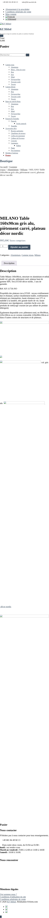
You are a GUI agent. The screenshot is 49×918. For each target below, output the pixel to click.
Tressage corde (16, 82)
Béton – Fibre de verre (18, 70)
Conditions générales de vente (18, 12)
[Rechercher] (27, 54)
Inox (12, 75)
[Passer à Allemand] (27, 19)
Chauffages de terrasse (18, 133)
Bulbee (18, 146)
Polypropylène (15, 79)
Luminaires (14, 143)
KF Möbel (5, 29)
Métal (13, 77)
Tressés (13, 84)
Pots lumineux (15, 151)
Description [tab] (9, 263)
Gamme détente (10, 87)
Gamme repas (9, 65)
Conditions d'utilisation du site (13, 897)
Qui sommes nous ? (8, 894)
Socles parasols (21, 124)
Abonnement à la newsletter (17, 9)
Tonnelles (14, 126)
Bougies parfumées (17, 131)
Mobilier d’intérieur (11, 153)
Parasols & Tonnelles (12, 119)
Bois (12, 72)
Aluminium (14, 67)
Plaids (13, 148)
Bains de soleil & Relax (13, 101)
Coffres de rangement (18, 136)
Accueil (3, 167)
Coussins (14, 141)
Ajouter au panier (19, 247)
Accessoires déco (11, 128)
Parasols (13, 121)
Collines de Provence (17, 138)
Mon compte (10, 14)
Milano (23, 169)
